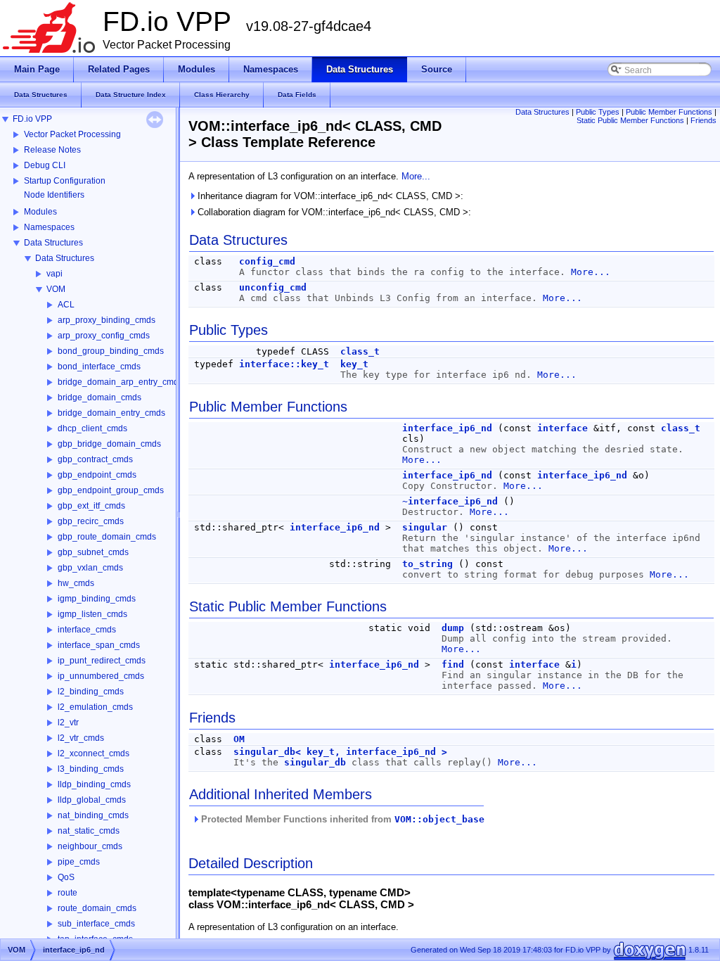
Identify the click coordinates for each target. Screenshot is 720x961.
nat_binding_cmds (93, 815)
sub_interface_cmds (96, 924)
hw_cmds (76, 583)
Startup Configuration (64, 181)
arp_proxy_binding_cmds (106, 320)
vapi (54, 274)
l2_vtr (68, 722)
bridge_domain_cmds (99, 397)
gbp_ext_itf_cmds (91, 506)
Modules (40, 212)
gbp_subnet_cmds (93, 552)
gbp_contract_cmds (95, 459)
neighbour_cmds (90, 846)
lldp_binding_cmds (94, 784)
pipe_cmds (79, 862)
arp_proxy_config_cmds (104, 336)
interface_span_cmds (99, 645)
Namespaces (49, 227)
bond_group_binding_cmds (111, 351)
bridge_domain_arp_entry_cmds (120, 382)
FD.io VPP (32, 119)
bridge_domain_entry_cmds (111, 413)
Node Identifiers (54, 195)
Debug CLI (44, 165)
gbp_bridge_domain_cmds (109, 444)
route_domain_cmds (97, 908)
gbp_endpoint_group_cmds (111, 490)
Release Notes (52, 150)
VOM (55, 289)
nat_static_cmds (89, 831)
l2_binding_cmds (91, 691)
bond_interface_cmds (99, 366)
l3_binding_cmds (91, 769)
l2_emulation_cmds (95, 707)
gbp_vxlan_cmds (90, 568)
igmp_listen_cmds (92, 614)
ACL (66, 305)
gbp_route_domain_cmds (107, 537)
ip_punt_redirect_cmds (102, 661)
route (67, 893)
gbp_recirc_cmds (91, 521)
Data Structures (53, 243)
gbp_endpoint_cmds (97, 475)
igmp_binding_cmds (97, 599)
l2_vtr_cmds (81, 738)
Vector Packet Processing (72, 134)
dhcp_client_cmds (92, 428)
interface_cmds (87, 630)
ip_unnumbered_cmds (101, 676)
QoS (66, 877)
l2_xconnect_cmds (93, 753)
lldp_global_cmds (92, 800)
